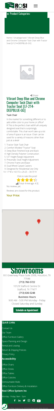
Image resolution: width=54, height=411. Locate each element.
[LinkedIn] (19, 401)
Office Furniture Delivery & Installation (19, 386)
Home (9, 37)
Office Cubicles (9, 377)
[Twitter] (24, 401)
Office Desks (8, 369)
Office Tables (8, 373)
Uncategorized (20, 37)
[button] (39, 221)
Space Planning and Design (14, 341)
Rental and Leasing (11, 345)
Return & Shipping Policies (14, 350)
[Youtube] (39, 401)
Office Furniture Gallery (12, 336)
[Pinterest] (33, 401)
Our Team (6, 332)
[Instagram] (29, 401)
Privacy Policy (8, 354)
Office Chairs (8, 364)
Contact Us (7, 328)
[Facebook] (14, 401)
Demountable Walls (11, 381)
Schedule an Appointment (27, 310)
